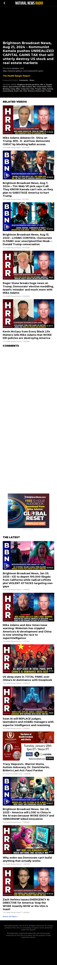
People (38, 89)
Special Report (15, 87)
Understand (41, 87)
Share (31, 80)
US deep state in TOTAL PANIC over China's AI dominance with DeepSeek (27, 678)
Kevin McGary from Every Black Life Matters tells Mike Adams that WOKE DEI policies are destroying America (27, 335)
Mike (18, 89)
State (44, 89)
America (31, 91)
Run (27, 89)
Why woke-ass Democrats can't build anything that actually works (27, 859)
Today (23, 89)
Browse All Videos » (10, 917)
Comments (23, 80)
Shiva (49, 87)
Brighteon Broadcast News (28, 85)
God (25, 91)
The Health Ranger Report (16, 76)
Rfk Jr (42, 85)
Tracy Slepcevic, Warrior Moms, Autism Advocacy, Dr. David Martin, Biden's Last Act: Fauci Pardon (26, 767)
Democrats (40, 91)
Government (8, 91)
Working (6, 89)
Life (20, 91)
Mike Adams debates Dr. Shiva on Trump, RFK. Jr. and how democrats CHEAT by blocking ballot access (26, 141)
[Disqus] (28, 384)
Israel (16, 91)
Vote (32, 89)
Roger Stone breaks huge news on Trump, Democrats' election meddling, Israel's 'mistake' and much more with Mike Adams (28, 288)
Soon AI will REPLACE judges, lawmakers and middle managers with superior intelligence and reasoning (28, 722)
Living (12, 89)
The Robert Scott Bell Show (12, 774)
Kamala (50, 89)
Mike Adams (27, 87)
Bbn (34, 87)
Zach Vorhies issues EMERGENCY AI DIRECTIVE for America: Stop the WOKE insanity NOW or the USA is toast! (26, 904)
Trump (48, 91)
